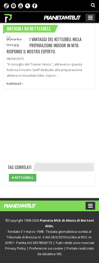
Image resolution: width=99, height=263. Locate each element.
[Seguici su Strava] (27, 5)
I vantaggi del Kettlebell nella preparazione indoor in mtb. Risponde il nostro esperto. (44, 45)
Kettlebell (14, 83)
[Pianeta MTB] (25, 205)
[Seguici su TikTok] (6, 5)
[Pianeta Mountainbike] (8, 17)
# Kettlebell (23, 177)
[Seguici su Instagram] (13, 5)
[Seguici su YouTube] (20, 5)
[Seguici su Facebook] (34, 5)
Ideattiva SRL (52, 254)
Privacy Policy (15, 248)
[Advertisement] (49, 124)
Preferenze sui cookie (46, 248)
